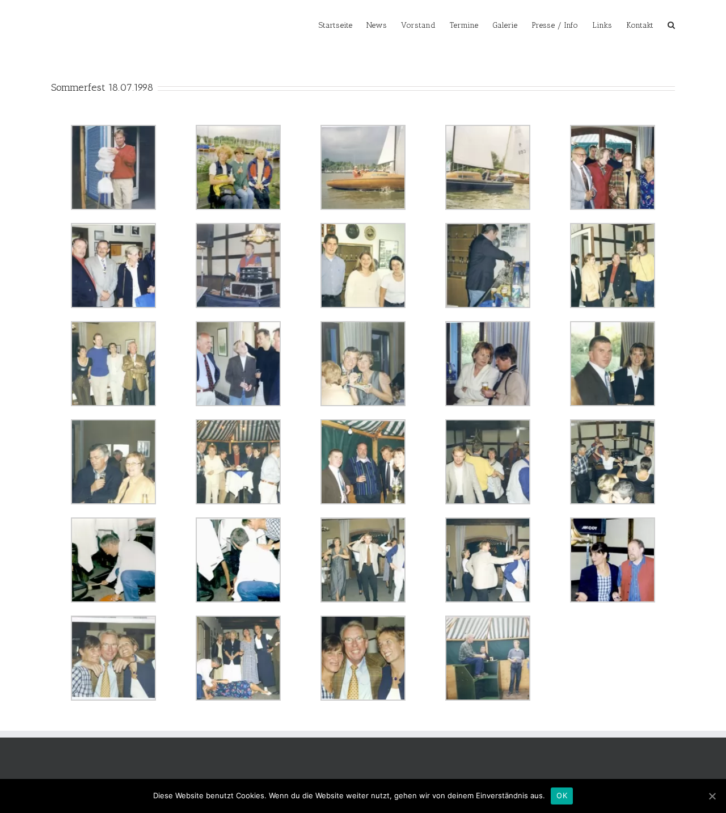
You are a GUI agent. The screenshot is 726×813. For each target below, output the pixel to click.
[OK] (711, 796)
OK (561, 795)
